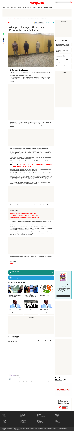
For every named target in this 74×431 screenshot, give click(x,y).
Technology (57, 415)
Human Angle (22, 421)
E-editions (13, 7)
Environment (22, 415)
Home (3, 7)
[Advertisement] (31, 102)
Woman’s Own (57, 422)
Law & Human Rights (41, 416)
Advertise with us (22, 428)
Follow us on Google (40, 22)
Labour (38, 415)
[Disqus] (31, 359)
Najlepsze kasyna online (54, 428)
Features (21, 416)
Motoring (39, 419)
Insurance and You (23, 422)
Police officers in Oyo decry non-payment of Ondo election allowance (31, 165)
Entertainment (22, 414)
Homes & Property (23, 420)
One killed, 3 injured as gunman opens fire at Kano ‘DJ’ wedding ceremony (63, 66)
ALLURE (50, 7)
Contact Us (27, 428)
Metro (24, 7)
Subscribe (63, 296)
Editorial (40, 7)
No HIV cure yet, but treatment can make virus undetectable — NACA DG (62, 50)
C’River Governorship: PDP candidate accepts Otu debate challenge (62, 60)
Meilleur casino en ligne (47, 428)
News (8, 7)
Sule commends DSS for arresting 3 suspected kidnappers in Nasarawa (24, 217)
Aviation (3, 415)
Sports (34, 7)
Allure (3, 414)
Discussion (4, 421)
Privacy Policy (32, 428)
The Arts (56, 416)
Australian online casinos (63, 428)
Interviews (39, 414)
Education (4, 422)
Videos (56, 420)
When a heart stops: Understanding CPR (60, 55)
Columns (46, 7)
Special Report (40, 422)
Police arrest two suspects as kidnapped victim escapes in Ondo (23, 213)
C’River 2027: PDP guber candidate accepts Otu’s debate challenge (45, 310)
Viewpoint (57, 421)
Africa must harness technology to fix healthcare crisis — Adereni (63, 45)
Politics (19, 7)
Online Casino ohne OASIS (39, 428)
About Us (17, 428)
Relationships (39, 421)
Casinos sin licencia (17, 429)
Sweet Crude (57, 414)
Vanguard (11, 263)
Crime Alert (4, 419)
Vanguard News (37, 3)
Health (21, 419)
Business (29, 7)
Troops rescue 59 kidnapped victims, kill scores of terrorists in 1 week (24, 215)
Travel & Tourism (58, 419)
